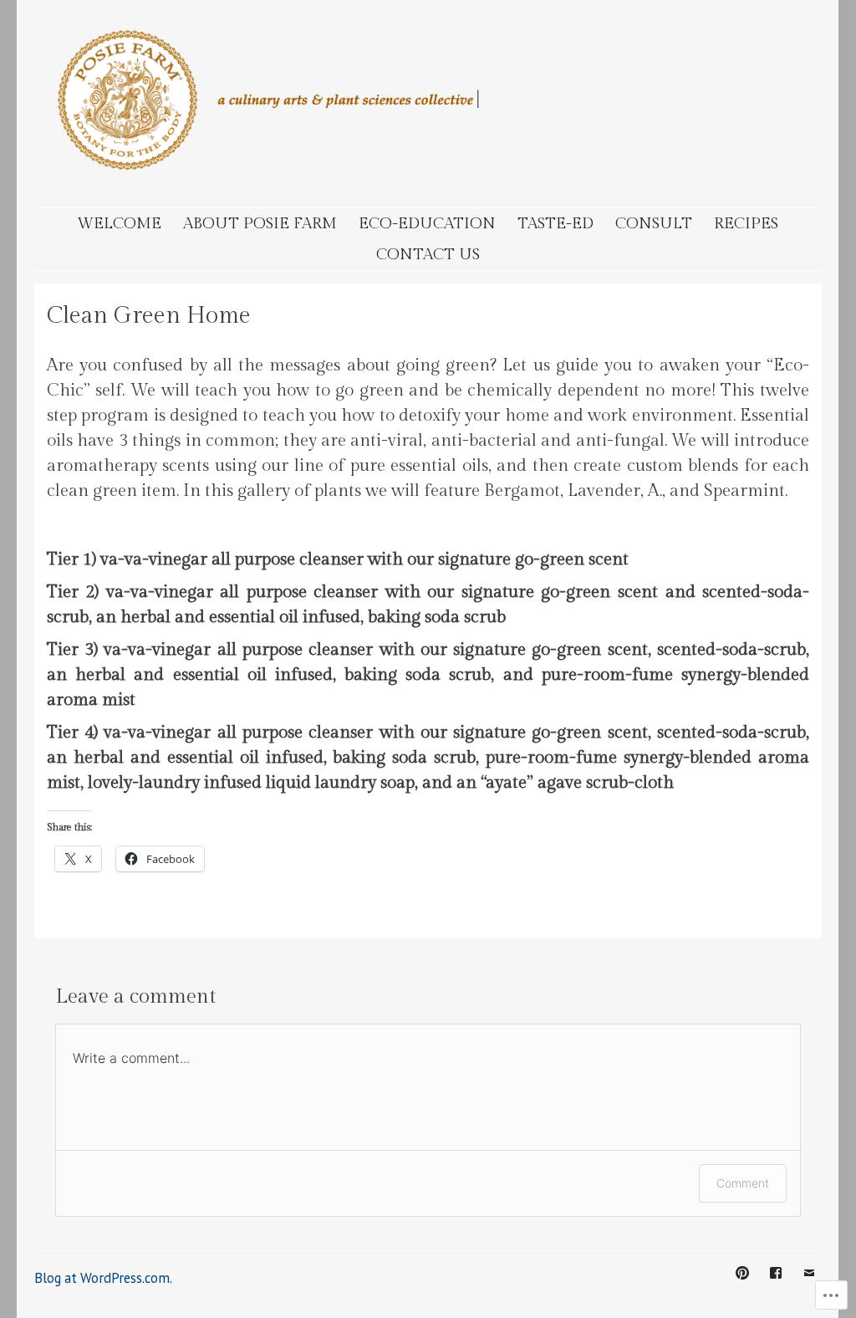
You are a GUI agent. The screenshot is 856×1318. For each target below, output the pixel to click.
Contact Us (428, 254)
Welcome (119, 223)
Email (809, 1285)
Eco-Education (427, 223)
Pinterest (742, 1285)
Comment (742, 1183)
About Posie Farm (260, 223)
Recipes (746, 223)
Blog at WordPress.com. (103, 1278)
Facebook (775, 1285)
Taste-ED (555, 223)
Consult (653, 223)
